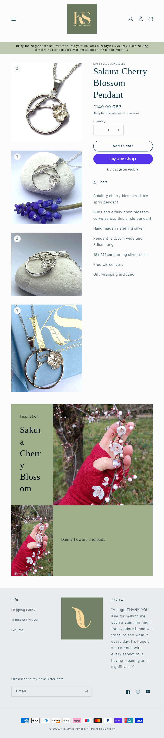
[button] (13, 19)
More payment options (123, 169)
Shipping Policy (23, 610)
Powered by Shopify (102, 728)
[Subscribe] (87, 691)
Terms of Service (24, 620)
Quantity (99, 121)
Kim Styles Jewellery (74, 728)
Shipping (99, 113)
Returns (17, 630)
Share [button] (103, 182)
